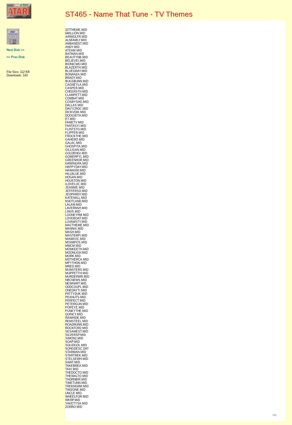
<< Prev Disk (16, 57)
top (274, 415)
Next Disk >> (15, 50)
